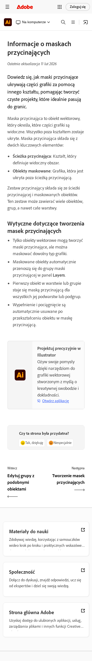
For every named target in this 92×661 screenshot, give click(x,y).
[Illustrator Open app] (85, 22)
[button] (60, 7)
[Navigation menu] (7, 7)
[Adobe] (25, 7)
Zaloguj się (78, 7)
